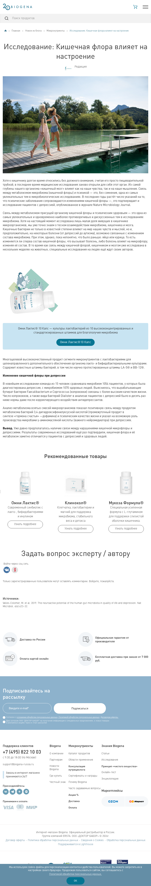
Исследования (109, 760)
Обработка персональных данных (126, 840)
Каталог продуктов (79, 753)
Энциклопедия (109, 779)
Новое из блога (33, 31)
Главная (16, 31)
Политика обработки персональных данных (53, 840)
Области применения (81, 760)
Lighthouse (86, 844)
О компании (56, 753)
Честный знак (58, 782)
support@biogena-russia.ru (18, 764)
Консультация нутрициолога (77, 767)
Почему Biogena (78, 782)
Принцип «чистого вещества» (119, 766)
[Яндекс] (15, 570)
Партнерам (56, 760)
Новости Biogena (54, 768)
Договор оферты (15, 840)
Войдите (94, 581)
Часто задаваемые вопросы (85, 788)
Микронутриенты (56, 31)
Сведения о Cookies (92, 840)
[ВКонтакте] (6, 570)
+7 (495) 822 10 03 (22, 752)
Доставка (74, 801)
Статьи (105, 753)
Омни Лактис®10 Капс (75, 342)
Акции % (74, 794)
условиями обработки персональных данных (37, 717)
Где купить (56, 776)
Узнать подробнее (25, 524)
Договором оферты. (109, 717)
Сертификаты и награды (83, 776)
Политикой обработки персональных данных (78, 717)
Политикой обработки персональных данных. (75, 874)
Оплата (73, 807)
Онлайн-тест (108, 772)
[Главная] (5, 31)
